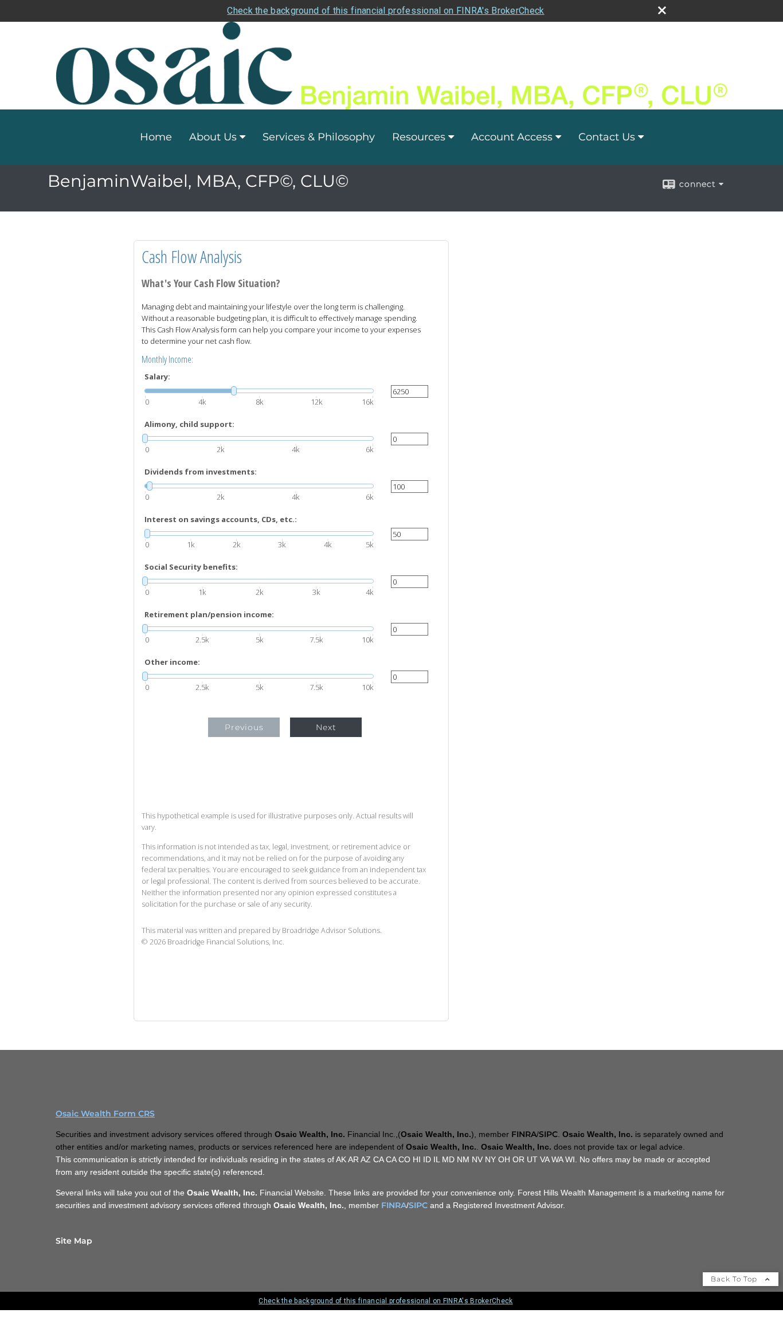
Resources (418, 137)
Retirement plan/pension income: (209, 614)
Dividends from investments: (200, 472)
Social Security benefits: (191, 567)
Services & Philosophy (319, 137)
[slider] (259, 391)
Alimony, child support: (189, 424)
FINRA (393, 1205)
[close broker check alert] (662, 10)
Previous (244, 727)
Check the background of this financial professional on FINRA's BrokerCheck (385, 10)
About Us (213, 137)
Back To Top (735, 1279)
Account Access (512, 137)
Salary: (157, 377)
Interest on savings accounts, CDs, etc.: (220, 519)
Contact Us (606, 137)
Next (326, 727)
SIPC (418, 1205)
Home (156, 137)
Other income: (172, 662)
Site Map (74, 1241)
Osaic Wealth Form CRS (105, 1113)
